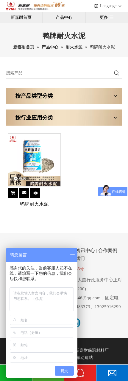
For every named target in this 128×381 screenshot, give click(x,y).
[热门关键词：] (116, 73)
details (39, 190)
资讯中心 (85, 250)
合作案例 (107, 250)
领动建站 (84, 357)
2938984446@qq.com (80, 297)
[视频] (34, 159)
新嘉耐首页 (21, 17)
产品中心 (64, 17)
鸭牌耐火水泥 (34, 203)
